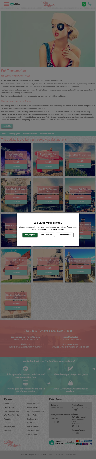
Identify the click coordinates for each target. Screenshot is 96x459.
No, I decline (46, 235)
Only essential (65, 235)
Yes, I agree (30, 235)
